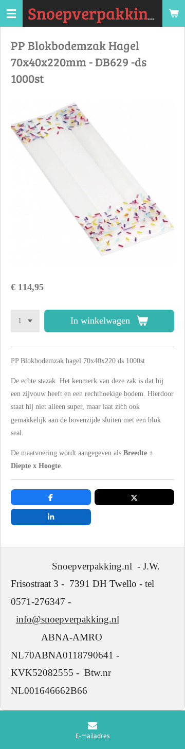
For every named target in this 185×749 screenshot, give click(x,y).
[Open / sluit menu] (11, 13)
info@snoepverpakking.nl (67, 619)
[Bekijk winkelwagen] (173, 13)
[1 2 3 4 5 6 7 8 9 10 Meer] (25, 321)
